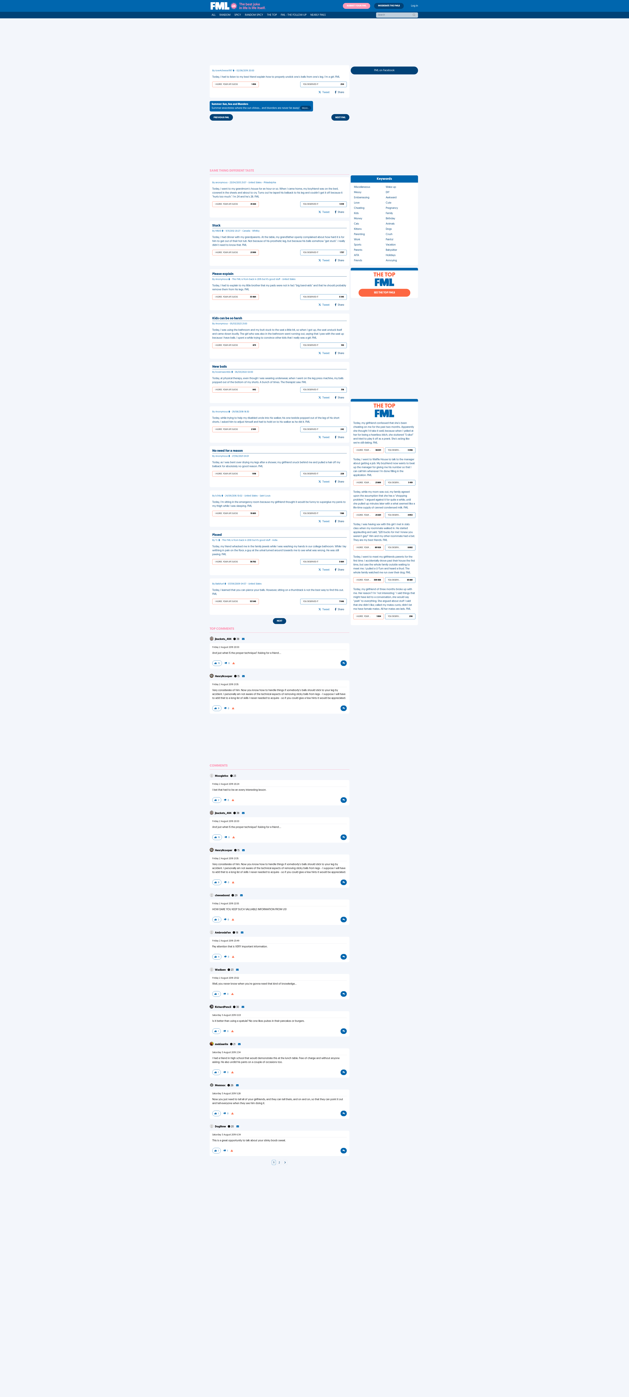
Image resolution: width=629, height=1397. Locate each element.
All (214, 15)
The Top (272, 15)
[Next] (285, 1163)
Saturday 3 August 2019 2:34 (226, 1052)
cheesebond (222, 895)
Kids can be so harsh (227, 318)
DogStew (220, 1126)
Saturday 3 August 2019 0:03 (226, 1015)
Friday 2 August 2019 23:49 (225, 941)
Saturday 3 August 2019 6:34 (226, 1135)
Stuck (216, 225)
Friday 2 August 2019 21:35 (225, 684)
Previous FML (221, 117)
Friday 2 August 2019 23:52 (225, 978)
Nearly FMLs (318, 15)
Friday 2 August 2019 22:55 (225, 903)
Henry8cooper (224, 676)
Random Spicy (254, 15)
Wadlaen (220, 970)
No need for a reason (227, 451)
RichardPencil (223, 1007)
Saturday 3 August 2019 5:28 (226, 1093)
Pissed (217, 535)
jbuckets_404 (223, 639)
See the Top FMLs (384, 292)
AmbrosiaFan (223, 932)
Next (279, 621)
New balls (219, 366)
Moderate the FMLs (389, 6)
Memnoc (220, 1085)
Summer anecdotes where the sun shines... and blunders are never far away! (260, 106)
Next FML (340, 117)
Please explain (222, 274)
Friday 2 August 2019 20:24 (225, 784)
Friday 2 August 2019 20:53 (225, 647)
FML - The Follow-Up (293, 15)
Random (224, 15)
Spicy (237, 15)
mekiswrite (222, 1044)
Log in (414, 6)
